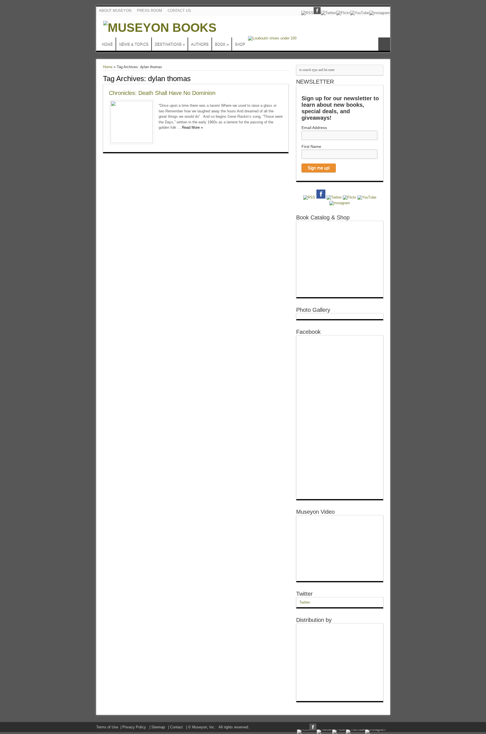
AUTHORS (200, 44)
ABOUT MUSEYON (115, 10)
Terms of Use (107, 727)
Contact (176, 727)
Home (107, 67)
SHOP (240, 44)
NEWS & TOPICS (133, 44)
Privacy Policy (134, 727)
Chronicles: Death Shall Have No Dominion (162, 93)
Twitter (304, 594)
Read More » (192, 127)
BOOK (222, 44)
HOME (107, 44)
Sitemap (158, 727)
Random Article (384, 44)
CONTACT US (179, 10)
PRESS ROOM (149, 10)
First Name (311, 146)
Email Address (314, 127)
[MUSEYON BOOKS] (160, 27)
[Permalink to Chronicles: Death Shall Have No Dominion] (131, 142)
